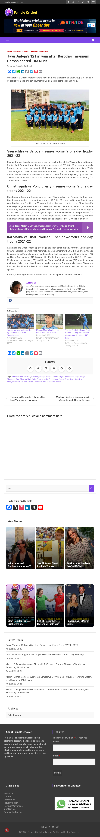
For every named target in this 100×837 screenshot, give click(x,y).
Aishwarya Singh (38, 377)
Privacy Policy (11, 802)
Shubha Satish (27, 382)
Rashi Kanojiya (76, 379)
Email (56, 755)
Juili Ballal (28, 66)
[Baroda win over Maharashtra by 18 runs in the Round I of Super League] (20, 321)
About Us (8, 793)
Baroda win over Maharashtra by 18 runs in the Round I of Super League (19, 332)
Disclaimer (9, 799)
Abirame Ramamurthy (21, 377)
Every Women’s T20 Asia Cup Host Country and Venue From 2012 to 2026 (42, 645)
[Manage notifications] (7, 830)
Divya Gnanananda (66, 377)
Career (7, 796)
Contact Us (9, 809)
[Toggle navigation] (7, 40)
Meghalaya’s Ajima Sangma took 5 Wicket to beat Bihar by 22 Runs (73, 398)
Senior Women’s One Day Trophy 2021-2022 (27, 51)
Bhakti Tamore (52, 377)
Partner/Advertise (13, 806)
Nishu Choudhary (51, 379)
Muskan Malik (25, 379)
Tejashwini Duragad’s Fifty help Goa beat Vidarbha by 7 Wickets (27, 398)
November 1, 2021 (14, 66)
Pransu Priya (64, 379)
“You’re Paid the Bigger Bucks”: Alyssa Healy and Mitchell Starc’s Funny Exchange (45, 654)
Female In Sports (12, 812)
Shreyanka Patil (13, 382)
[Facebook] (10, 300)
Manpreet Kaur (13, 379)
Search (91, 488)
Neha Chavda (37, 379)
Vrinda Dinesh (55, 382)
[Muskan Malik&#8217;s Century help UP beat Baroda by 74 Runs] (49, 321)
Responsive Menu (93, 2)
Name (57, 741)
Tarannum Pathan (41, 382)
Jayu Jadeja (80, 377)
